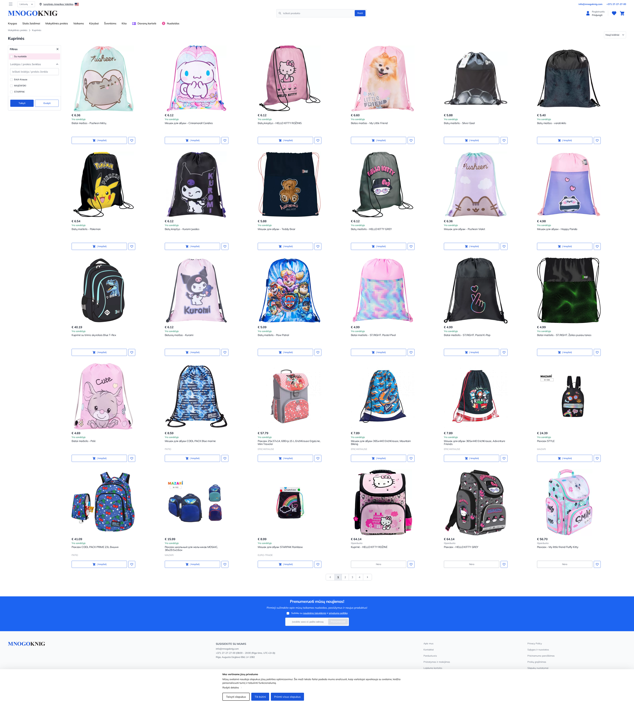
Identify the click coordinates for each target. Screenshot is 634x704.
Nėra (378, 564)
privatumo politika (338, 613)
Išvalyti (47, 103)
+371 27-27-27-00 (616, 4)
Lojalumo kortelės (432, 668)
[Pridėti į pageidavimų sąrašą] (131, 140)
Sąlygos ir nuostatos (538, 649)
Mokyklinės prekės (56, 23)
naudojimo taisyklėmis (314, 613)
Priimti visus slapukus (287, 696)
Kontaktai (428, 649)
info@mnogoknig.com (590, 4)
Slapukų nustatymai (537, 668)
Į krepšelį (101, 140)
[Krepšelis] (622, 13)
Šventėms (110, 23)
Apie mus (428, 643)
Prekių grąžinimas (536, 661)
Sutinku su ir (319, 613)
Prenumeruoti (338, 621)
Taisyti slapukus (236, 696)
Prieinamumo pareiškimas (541, 655)
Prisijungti (597, 15)
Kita (124, 23)
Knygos (12, 23)
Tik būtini (260, 696)
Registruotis (598, 11)
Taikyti (22, 103)
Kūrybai (94, 23)
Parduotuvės (430, 655)
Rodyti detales (230, 687)
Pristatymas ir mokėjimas (436, 661)
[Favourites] (614, 13)
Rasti (360, 13)
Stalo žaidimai (31, 23)
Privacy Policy (534, 643)
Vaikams (78, 23)
